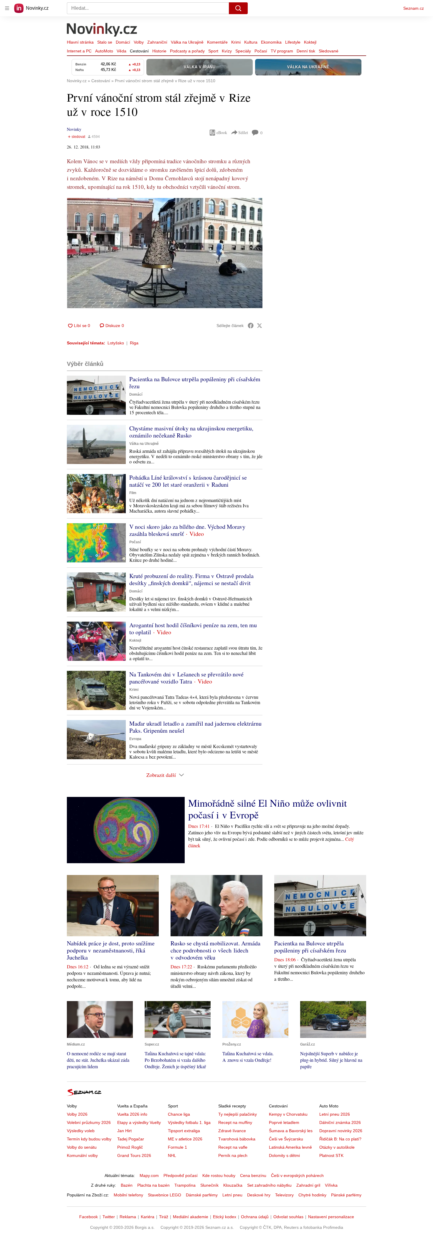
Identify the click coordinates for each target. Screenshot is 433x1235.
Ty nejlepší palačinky (237, 1114)
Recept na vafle (232, 1147)
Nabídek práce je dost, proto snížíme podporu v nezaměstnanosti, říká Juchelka (111, 950)
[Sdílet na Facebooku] (251, 325)
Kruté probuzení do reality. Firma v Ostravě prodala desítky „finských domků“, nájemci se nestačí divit (191, 579)
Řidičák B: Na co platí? (340, 1139)
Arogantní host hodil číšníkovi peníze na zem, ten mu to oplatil (193, 628)
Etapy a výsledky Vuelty (139, 1122)
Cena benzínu (253, 1175)
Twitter (109, 1216)
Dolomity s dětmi (284, 1155)
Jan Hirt (124, 1130)
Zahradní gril (308, 1185)
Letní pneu (232, 1195)
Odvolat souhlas (288, 1216)
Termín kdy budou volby (89, 1139)
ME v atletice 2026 (185, 1139)
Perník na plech (232, 1155)
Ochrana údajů (255, 1216)
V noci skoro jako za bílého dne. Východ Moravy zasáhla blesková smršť (187, 530)
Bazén (127, 1185)
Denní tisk (306, 51)
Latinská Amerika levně (290, 1147)
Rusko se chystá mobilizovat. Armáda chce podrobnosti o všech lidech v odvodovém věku (215, 950)
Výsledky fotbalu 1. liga (189, 1122)
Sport (213, 51)
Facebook (88, 1216)
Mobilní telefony (128, 1195)
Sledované (328, 51)
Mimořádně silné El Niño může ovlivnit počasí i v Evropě (267, 808)
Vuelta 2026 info (132, 1114)
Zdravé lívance (232, 1130)
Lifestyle (292, 42)
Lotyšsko (116, 343)
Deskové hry (258, 1195)
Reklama (128, 1216)
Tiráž (163, 1216)
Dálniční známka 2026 (340, 1122)
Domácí (123, 42)
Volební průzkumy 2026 (89, 1122)
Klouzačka (232, 1185)
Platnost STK (331, 1155)
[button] (164, 253)
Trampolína (185, 1185)
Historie (159, 51)
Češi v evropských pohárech (297, 1175)
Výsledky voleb (81, 1130)
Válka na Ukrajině (187, 42)
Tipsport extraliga (184, 1130)
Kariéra (147, 1216)
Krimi (236, 42)
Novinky (74, 129)
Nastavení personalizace (331, 1216)
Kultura (250, 42)
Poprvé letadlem (284, 1122)
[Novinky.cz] (102, 30)
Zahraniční (157, 42)
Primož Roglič (130, 1147)
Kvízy (227, 51)
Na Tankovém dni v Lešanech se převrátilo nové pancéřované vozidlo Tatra (186, 677)
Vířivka (331, 1185)
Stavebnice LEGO (164, 1195)
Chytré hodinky (312, 1195)
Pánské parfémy (346, 1195)
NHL (172, 1155)
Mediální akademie (190, 1216)
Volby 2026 (77, 1114)
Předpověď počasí (180, 1175)
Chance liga (179, 1114)
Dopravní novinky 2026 (340, 1130)
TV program (282, 51)
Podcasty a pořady (187, 51)
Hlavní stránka (80, 42)
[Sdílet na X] (259, 325)
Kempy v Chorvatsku (288, 1114)
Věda (121, 51)
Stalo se (104, 42)
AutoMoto (104, 51)
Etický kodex (224, 1216)
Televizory (284, 1195)
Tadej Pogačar (130, 1139)
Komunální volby (82, 1155)
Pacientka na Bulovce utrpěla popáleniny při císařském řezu (194, 382)
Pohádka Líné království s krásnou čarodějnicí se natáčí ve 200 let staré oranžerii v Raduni (188, 480)
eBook (221, 132)
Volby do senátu (82, 1147)
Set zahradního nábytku (269, 1185)
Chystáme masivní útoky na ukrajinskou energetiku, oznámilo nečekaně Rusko (191, 431)
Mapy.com (149, 1175)
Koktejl (310, 42)
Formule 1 (177, 1147)
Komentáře (217, 42)
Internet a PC (79, 51)
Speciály (243, 51)
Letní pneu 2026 (334, 1114)
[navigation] (7, 8)
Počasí (260, 51)
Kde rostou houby (218, 1175)
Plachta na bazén (153, 1185)
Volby (139, 42)
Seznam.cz (413, 8)
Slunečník (209, 1185)
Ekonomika (271, 42)
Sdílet (243, 132)
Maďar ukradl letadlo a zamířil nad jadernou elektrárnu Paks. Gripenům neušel (195, 726)
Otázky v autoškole (337, 1147)
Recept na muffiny (235, 1122)
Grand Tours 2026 (134, 1155)
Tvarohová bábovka (236, 1139)
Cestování (139, 51)
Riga (134, 343)
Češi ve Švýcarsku (286, 1139)
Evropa (135, 739)
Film (132, 493)
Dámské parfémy (202, 1195)
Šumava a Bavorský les (291, 1130)
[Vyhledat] (238, 8)
